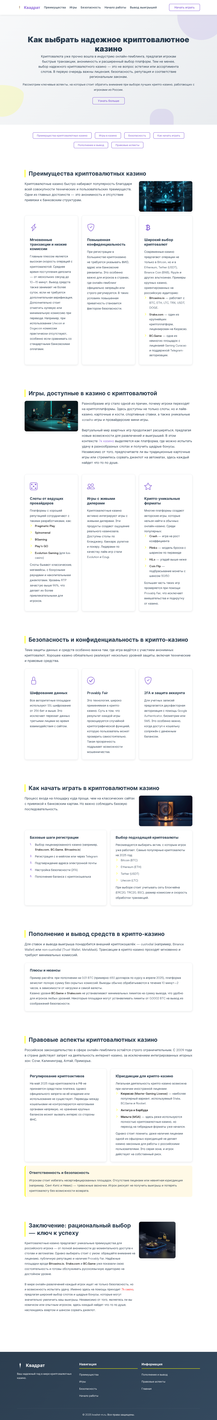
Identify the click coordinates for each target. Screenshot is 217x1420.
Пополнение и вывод (91, 145)
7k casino (127, 1289)
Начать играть (184, 7)
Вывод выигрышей (143, 7)
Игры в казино (108, 135)
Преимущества (55, 7)
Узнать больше (108, 100)
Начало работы (115, 7)
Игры (73, 7)
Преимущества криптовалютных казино (62, 135)
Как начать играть (168, 135)
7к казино (106, 441)
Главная (147, 1388)
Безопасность (91, 7)
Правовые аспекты (127, 145)
